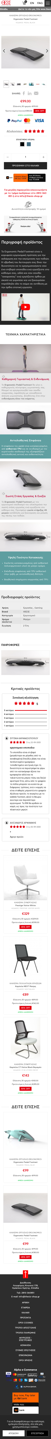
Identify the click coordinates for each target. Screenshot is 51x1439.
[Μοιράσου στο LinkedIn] (30, 93)
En (32, 3)
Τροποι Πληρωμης (26, 1333)
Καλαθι (25, 1313)
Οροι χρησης (25, 1360)
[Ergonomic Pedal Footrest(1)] (25, 662)
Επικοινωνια (25, 1355)
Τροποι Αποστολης (25, 1328)
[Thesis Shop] (6, 3)
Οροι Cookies (25, 1323)
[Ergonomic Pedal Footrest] (25, 224)
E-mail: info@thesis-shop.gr (25, 1297)
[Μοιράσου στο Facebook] (24, 93)
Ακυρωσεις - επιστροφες (25, 1339)
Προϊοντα (25, 1318)
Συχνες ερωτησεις (25, 1350)
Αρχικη (25, 1303)
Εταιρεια (25, 1308)
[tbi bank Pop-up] (25, 177)
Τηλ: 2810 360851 (25, 1293)
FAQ (40, 3)
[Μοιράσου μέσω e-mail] (36, 93)
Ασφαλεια (25, 1345)
